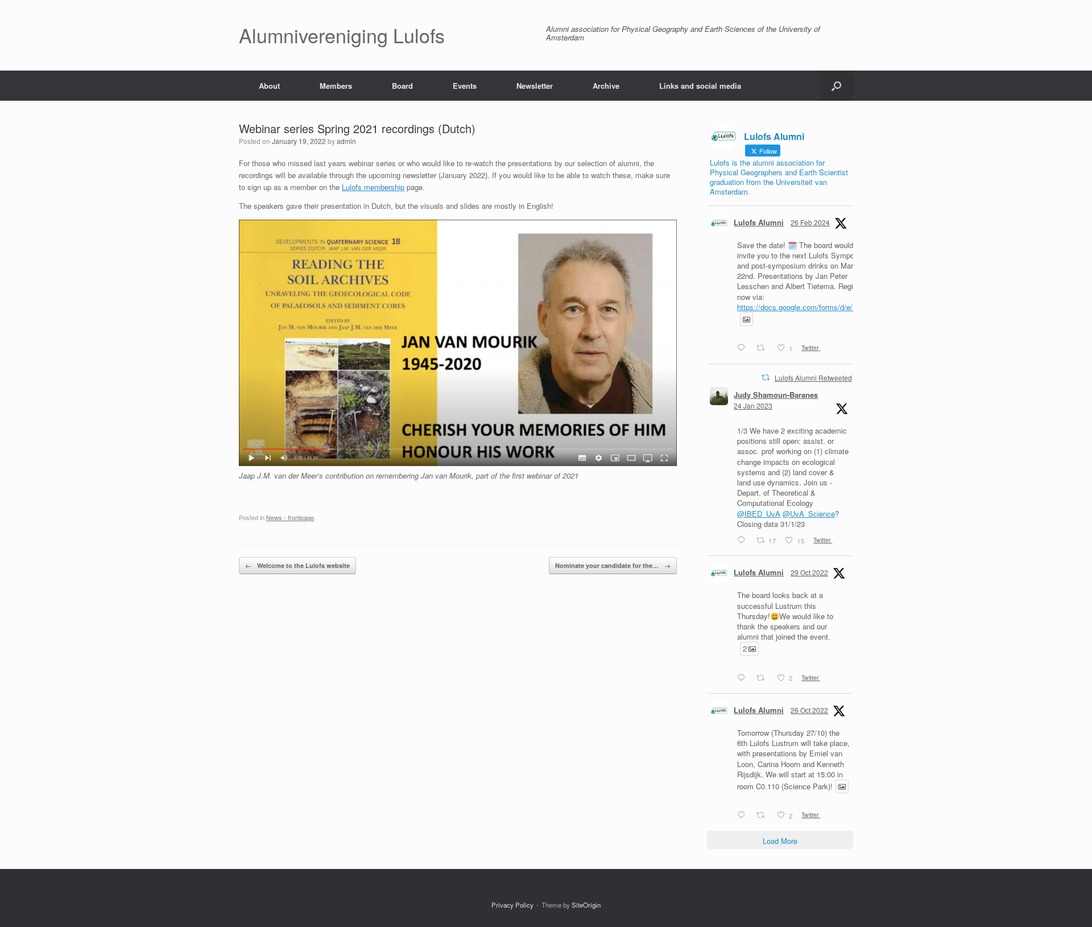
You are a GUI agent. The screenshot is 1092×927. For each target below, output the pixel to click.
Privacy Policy (512, 904)
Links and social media (700, 85)
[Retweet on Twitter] (766, 377)
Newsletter (534, 85)
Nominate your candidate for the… (613, 565)
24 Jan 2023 (753, 405)
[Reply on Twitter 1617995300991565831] (743, 540)
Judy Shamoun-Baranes (776, 394)
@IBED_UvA (758, 513)
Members (336, 85)
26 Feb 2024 (810, 222)
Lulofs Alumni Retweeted (813, 377)
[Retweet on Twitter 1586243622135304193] (764, 678)
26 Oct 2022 (809, 710)
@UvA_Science (809, 513)
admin (346, 141)
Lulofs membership (373, 187)
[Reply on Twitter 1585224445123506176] (743, 815)
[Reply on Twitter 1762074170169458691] (743, 348)
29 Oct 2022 (809, 572)
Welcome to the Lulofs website (297, 565)
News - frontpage (290, 517)
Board (402, 85)
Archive (606, 85)
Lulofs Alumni (759, 222)
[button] (836, 86)
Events (465, 85)
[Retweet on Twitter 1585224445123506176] (764, 815)
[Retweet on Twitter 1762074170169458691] (764, 348)
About (269, 85)
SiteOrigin (586, 904)
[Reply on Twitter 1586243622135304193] (743, 678)
